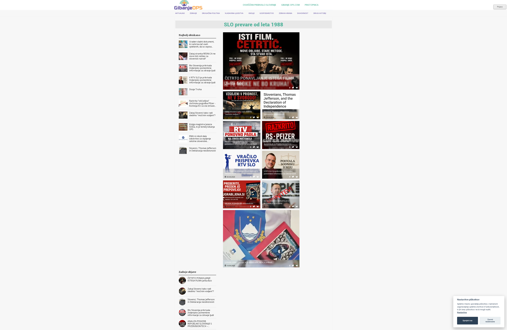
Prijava (500, 7)
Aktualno (180, 13)
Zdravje (193, 13)
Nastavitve (462, 312)
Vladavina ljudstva (234, 13)
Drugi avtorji (319, 13)
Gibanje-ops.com (290, 4)
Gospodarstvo (267, 13)
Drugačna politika (211, 13)
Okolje (251, 13)
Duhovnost (302, 13)
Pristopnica (311, 4)
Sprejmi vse (467, 320)
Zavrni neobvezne (490, 320)
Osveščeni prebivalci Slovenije (259, 4)
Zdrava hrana (285, 13)
